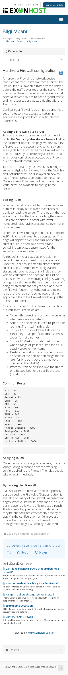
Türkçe (17, 4)
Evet (24, 552)
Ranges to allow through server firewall (29, 594)
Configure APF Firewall (19, 616)
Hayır (42, 552)
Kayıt (35, 4)
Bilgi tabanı (21, 38)
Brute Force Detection (19, 605)
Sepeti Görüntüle (54, 4)
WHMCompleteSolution (41, 632)
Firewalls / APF (38, 38)
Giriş (28, 4)
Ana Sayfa (7, 38)
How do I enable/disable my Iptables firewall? (32, 583)
